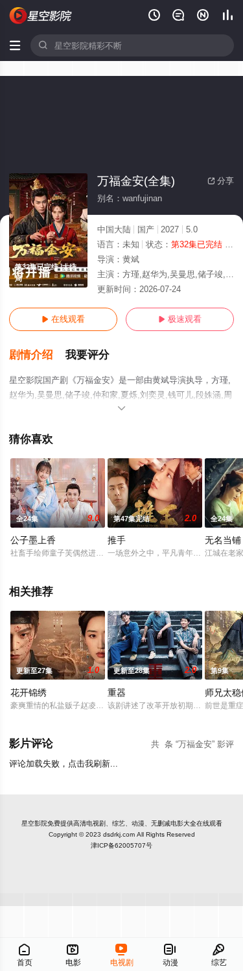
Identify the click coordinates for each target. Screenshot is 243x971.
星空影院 (34, 823)
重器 (117, 692)
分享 (220, 181)
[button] (37, 355)
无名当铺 (223, 540)
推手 (117, 540)
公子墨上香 (33, 540)
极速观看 (180, 319)
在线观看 (63, 319)
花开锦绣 (28, 692)
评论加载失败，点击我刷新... (63, 763)
